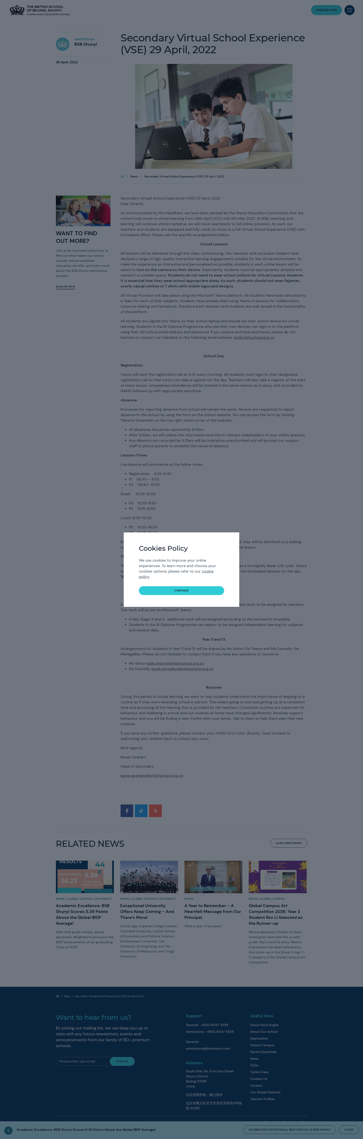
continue (181, 590)
